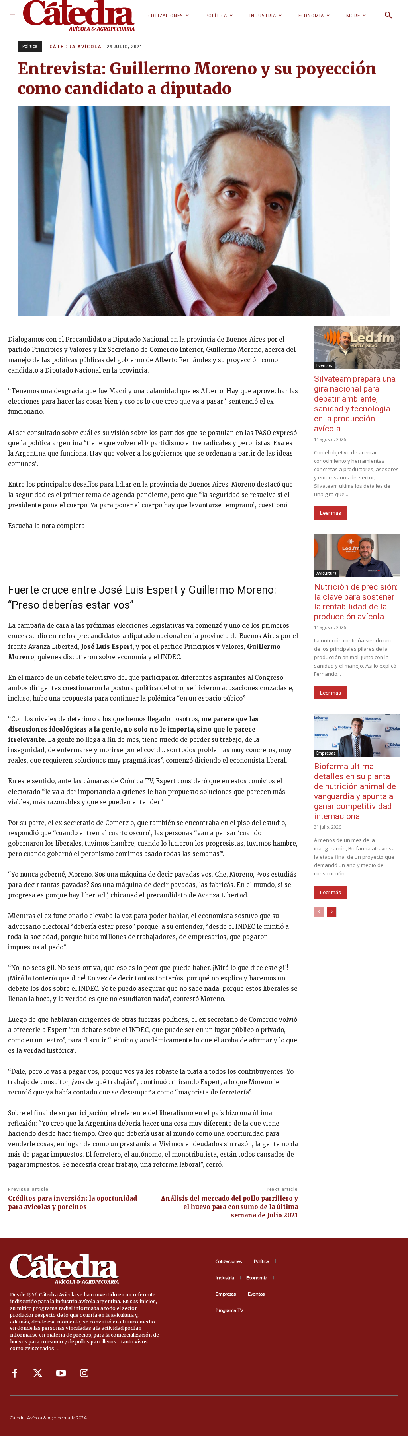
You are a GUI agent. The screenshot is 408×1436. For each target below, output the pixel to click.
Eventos (324, 365)
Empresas (326, 753)
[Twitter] (38, 1373)
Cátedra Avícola (75, 46)
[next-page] (332, 912)
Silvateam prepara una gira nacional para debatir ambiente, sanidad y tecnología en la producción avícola (355, 403)
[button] (388, 15)
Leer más (330, 513)
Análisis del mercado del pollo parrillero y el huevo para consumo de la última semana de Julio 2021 (229, 1207)
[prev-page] (319, 912)
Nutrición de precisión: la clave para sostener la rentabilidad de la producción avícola (356, 601)
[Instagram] (84, 1373)
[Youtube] (61, 1373)
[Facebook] (15, 1373)
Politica (29, 46)
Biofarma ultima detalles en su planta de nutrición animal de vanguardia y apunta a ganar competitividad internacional (355, 791)
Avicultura (326, 573)
